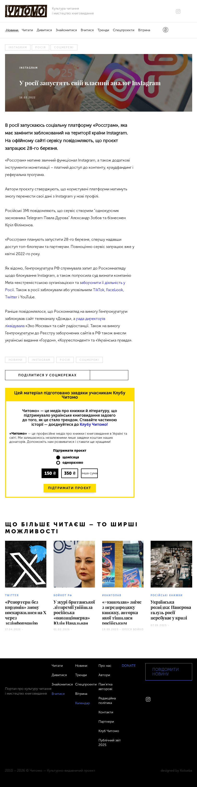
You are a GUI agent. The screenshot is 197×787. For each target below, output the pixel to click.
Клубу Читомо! (94, 424)
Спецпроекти (123, 30)
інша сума (89, 473)
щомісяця (70, 457)
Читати (27, 30)
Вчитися (87, 30)
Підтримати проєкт (69, 488)
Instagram (18, 47)
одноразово (72, 463)
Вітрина (144, 30)
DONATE (129, 666)
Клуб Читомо (108, 731)
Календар (82, 703)
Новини (12, 30)
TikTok (98, 290)
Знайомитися (66, 30)
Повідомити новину (165, 671)
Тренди (103, 30)
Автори (104, 675)
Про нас (104, 666)
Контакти (105, 712)
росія (40, 47)
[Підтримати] (165, 30)
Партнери (106, 722)
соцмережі (64, 47)
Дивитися (44, 30)
